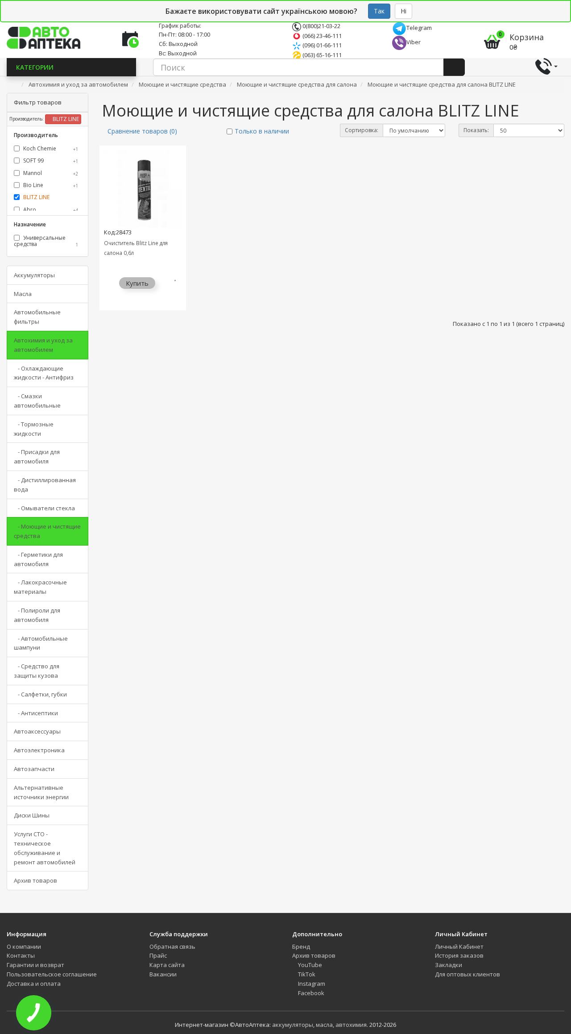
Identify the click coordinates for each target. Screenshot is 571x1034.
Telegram (419, 28)
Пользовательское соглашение (52, 974)
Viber (413, 42)
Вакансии (163, 974)
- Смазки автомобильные (37, 400)
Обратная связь (172, 946)
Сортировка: (361, 130)
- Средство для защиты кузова (36, 671)
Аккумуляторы (34, 275)
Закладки (448, 965)
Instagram (311, 984)
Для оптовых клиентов (467, 974)
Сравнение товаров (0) (142, 131)
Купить (137, 283)
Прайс (158, 955)
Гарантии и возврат (35, 965)
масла (324, 1025)
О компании (24, 946)
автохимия (351, 1025)
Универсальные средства (46, 241)
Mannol (50, 173)
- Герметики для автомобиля (38, 559)
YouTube (309, 965)
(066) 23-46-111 (321, 36)
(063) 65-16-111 (321, 55)
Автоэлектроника (39, 750)
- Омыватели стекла (44, 508)
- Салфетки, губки (40, 694)
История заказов (459, 955)
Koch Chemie (50, 148)
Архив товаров (35, 880)
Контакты (21, 955)
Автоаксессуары (37, 731)
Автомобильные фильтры (37, 316)
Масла (23, 294)
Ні (403, 11)
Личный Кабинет (459, 946)
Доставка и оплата (34, 984)
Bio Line (50, 185)
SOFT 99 (50, 160)
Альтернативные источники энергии (41, 792)
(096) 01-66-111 (321, 45)
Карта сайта (167, 965)
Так (379, 11)
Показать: (476, 130)
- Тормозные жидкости (34, 429)
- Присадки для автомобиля (37, 456)
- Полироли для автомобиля (37, 615)
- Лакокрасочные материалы (40, 587)
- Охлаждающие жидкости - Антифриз (44, 373)
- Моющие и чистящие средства (47, 531)
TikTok (306, 974)
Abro (50, 209)
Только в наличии (262, 131)
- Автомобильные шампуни (41, 643)
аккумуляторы (292, 1025)
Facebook (310, 993)
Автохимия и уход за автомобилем (43, 345)
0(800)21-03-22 (320, 26)
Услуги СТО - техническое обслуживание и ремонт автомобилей (44, 848)
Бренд (301, 946)
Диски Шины (32, 815)
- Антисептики (36, 713)
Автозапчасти (34, 769)
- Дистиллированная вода (45, 484)
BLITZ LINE (65, 119)
